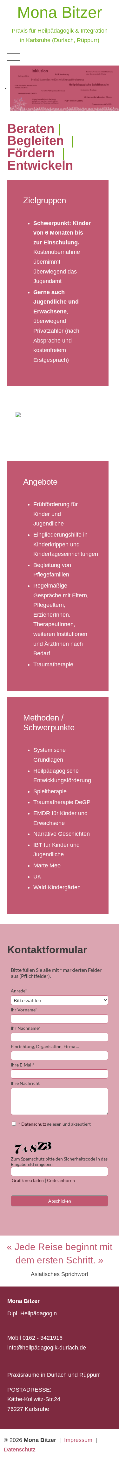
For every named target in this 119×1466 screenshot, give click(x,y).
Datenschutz (20, 1449)
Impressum (78, 1440)
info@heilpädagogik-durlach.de (46, 1347)
